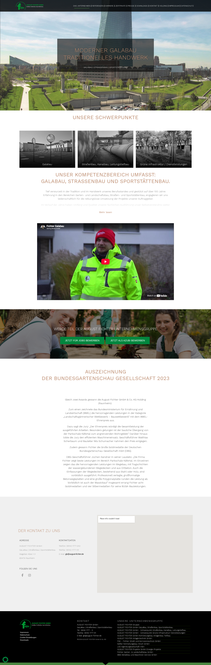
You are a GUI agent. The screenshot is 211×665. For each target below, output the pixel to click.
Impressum (174, 6)
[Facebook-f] (22, 575)
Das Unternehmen (81, 6)
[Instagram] (29, 575)
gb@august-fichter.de (74, 554)
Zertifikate (120, 6)
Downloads (142, 6)
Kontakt (154, 6)
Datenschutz (187, 6)
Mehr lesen (105, 212)
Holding (163, 6)
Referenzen (97, 6)
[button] (82, 340)
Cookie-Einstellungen (28, 637)
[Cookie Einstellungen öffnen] (5, 659)
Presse (131, 6)
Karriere (109, 6)
